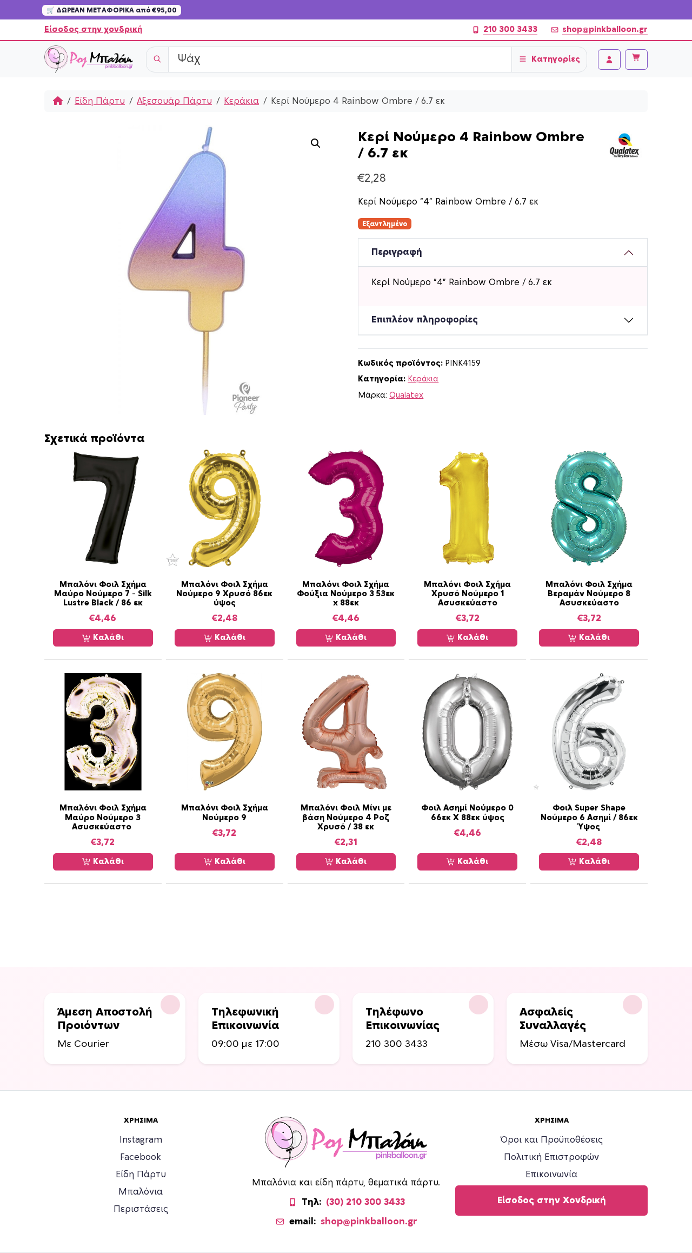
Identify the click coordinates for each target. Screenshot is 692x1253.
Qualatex (406, 395)
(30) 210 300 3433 (365, 1202)
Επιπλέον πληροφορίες (424, 319)
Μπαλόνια (140, 1192)
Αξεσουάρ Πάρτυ (174, 101)
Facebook (140, 1157)
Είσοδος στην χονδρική (93, 29)
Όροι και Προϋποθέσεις (552, 1140)
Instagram (140, 1140)
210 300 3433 (510, 29)
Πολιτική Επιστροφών (551, 1157)
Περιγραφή (396, 252)
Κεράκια (241, 101)
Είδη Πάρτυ (100, 101)
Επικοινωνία (551, 1174)
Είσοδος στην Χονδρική (551, 1200)
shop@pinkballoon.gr (605, 29)
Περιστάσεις (141, 1209)
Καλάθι (107, 638)
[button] (315, 143)
